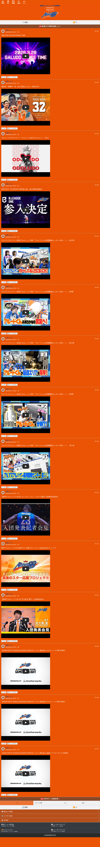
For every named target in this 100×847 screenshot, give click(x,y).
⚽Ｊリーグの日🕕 (12, 77)
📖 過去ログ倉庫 (6, 811)
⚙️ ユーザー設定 (6, 816)
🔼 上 (75, 807)
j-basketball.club (50, 835)
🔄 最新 (25, 807)
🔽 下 (75, 22)
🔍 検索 (25, 22)
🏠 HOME (4, 820)
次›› (83, 803)
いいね (4, 77)
